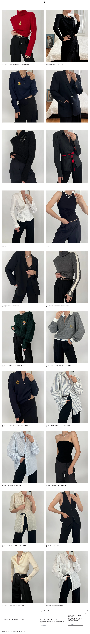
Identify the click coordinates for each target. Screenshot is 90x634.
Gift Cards (7, 2)
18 (48, 610)
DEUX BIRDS (7, 631)
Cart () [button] (86, 2)
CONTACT (16, 619)
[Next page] (87, 610)
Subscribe (71, 627)
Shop (3, 2)
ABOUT (6, 619)
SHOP (3, 619)
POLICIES (11, 619)
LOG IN (82, 2)
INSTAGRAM (21, 619)
